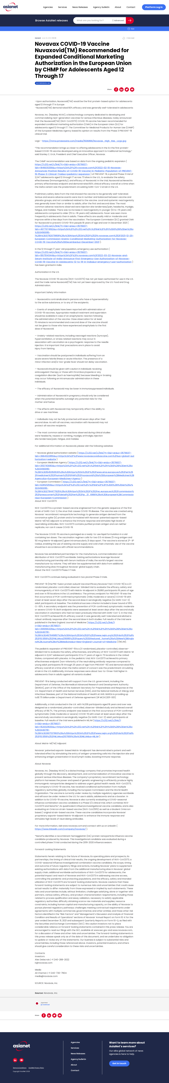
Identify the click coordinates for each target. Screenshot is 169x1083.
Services (62, 7)
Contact (131, 7)
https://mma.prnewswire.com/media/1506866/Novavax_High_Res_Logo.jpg (84, 140)
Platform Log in (154, 7)
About (118, 7)
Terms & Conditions (19, 1068)
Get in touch (119, 1063)
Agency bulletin (101, 7)
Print (132, 29)
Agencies (48, 7)
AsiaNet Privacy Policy (36, 1068)
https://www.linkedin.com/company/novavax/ (60, 829)
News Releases (80, 7)
